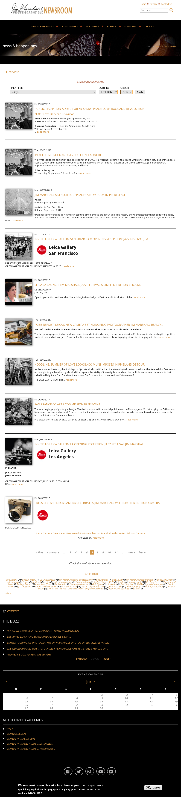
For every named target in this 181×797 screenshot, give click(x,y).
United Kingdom (16, 733)
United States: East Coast (22, 738)
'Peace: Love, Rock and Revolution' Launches (68, 155)
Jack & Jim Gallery (153, 586)
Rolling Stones (24, 584)
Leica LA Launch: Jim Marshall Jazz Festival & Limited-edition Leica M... (87, 285)
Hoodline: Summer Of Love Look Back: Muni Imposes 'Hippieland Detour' (89, 364)
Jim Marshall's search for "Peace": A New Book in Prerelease (80, 195)
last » (142, 552)
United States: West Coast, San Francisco (31, 748)
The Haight (11, 579)
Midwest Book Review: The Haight (29, 654)
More (8, 593)
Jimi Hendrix (126, 584)
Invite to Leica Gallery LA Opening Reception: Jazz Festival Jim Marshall (89, 444)
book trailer (102, 579)
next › (131, 552)
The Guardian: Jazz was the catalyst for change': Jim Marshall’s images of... (57, 648)
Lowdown (130, 26)
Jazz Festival (24, 586)
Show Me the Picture (45, 586)
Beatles (121, 582)
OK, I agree (153, 787)
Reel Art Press (153, 582)
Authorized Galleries (118, 588)
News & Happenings (166, 46)
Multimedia (92, 26)
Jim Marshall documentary (139, 579)
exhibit (136, 588)
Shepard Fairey (164, 579)
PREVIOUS (14, 72)
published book (154, 584)
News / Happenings (42, 26)
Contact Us (166, 3)
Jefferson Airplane (62, 582)
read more (43, 131)
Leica (47, 582)
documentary (29, 579)
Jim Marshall (135, 582)
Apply (140, 92)
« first (39, 552)
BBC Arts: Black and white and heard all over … (39, 636)
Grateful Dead (82, 582)
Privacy (153, 3)
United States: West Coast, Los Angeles (30, 743)
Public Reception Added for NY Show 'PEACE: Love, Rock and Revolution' (89, 109)
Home (143, 3)
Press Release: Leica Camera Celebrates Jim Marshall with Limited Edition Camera (97, 503)
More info (35, 793)
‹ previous (53, 552)
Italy (10, 728)
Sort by (104, 88)
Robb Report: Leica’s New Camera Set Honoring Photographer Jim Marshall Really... (98, 325)
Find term (16, 88)
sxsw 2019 (117, 579)
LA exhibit (111, 584)
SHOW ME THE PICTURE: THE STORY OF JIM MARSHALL (75, 588)
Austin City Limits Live (92, 586)
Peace (25, 582)
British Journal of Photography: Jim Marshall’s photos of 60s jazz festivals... (58, 642)
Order (124, 88)
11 (116, 552)
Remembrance (69, 586)
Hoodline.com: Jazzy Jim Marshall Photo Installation (43, 630)
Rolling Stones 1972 (104, 582)
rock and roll (12, 582)
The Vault (150, 26)
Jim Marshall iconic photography (75, 579)
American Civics (43, 584)
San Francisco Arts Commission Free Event (67, 404)
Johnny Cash (115, 586)
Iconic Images (70, 26)
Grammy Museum (79, 584)
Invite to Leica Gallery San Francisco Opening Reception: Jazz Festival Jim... (92, 239)
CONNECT (13, 611)
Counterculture (47, 579)
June (90, 682)
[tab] (90, 630)
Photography (133, 586)
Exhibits (111, 26)
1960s (140, 584)
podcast (36, 582)
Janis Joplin (60, 584)
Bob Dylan (97, 584)
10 (109, 552)
